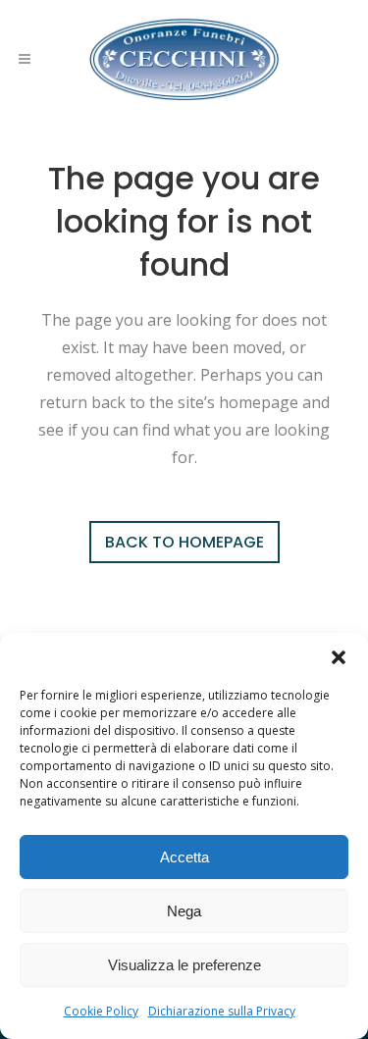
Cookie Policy (101, 1011)
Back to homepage (184, 542)
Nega (184, 911)
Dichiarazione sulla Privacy (221, 1011)
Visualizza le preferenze (184, 965)
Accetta (184, 857)
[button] (338, 657)
